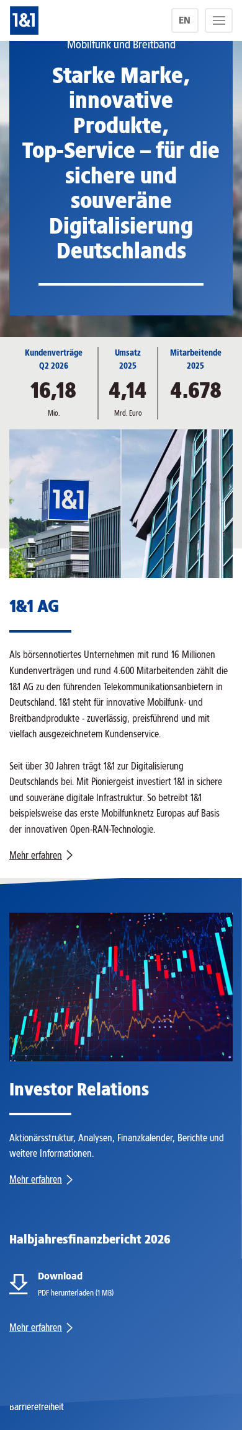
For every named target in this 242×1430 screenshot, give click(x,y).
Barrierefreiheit (36, 1407)
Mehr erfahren (35, 855)
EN (184, 20)
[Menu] (219, 20)
